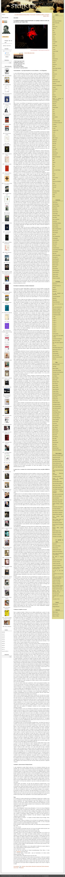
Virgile (54, 194)
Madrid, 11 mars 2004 (56, 581)
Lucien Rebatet (55, 251)
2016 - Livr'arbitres (7, 369)
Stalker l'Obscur (55, 351)
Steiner (54, 183)
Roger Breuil (55, 266)
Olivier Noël (55, 434)
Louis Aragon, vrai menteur (57, 489)
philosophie (34, 866)
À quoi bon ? (55, 283)
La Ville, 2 (54, 318)
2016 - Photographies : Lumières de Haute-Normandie (7, 396)
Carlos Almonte (55, 604)
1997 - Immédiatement (7, 84)
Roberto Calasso (55, 264)
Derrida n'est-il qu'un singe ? (57, 551)
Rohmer (54, 173)
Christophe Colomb (56, 215)
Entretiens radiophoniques (57, 85)
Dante (54, 53)
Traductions (55, 192)
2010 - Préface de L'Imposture (7, 312)
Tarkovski (54, 187)
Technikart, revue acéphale (57, 536)
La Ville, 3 (54, 320)
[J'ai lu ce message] (63, 875)
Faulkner (54, 87)
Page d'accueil (32, 14)
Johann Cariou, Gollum (57, 485)
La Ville (54, 128)
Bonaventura (55, 207)
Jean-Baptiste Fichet (56, 402)
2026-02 (3, 643)
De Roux (54, 62)
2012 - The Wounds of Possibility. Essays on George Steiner (7, 332)
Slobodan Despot (56, 448)
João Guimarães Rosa (56, 236)
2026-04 (3, 639)
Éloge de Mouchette (56, 302)
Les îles (54, 132)
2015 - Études (7, 351)
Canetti (54, 43)
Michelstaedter (55, 152)
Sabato (54, 175)
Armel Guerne (55, 202)
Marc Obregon (55, 427)
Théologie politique (56, 190)
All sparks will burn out (57, 285)
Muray (54, 158)
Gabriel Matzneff (56, 389)
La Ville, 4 (54, 322)
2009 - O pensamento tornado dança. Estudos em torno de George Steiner (7, 273)
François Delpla (55, 385)
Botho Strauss (55, 209)
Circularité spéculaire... (57, 296)
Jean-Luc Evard (55, 410)
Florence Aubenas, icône (57, 463)
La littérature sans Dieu (57, 314)
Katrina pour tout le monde (57, 559)
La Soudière (55, 126)
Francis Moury (55, 383)
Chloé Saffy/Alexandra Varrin (58, 461)
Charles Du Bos (55, 211)
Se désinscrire (7, 54)
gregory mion (16, 867)
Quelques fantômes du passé (57, 588)
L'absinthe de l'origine (56, 312)
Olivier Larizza (55, 432)
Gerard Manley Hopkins (57, 223)
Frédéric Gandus (55, 387)
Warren (54, 196)
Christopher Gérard (56, 374)
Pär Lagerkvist (55, 257)
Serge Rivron (55, 446)
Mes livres (54, 151)
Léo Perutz (54, 245)
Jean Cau (54, 234)
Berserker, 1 (55, 289)
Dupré (54, 77)
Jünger (54, 113)
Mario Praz (54, 253)
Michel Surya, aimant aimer (57, 501)
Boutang (54, 34)
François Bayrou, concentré (57, 465)
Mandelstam (55, 139)
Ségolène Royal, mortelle (57, 532)
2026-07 (3, 634)
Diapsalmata (55, 300)
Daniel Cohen (55, 379)
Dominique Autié (56, 381)
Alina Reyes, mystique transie (58, 455)
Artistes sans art (55, 547)
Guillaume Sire (55, 398)
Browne (54, 37)
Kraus (54, 118)
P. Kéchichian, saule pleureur (58, 506)
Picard (54, 166)
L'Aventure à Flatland (56, 561)
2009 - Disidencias (7, 262)
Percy (54, 164)
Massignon (54, 141)
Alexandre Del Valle (56, 364)
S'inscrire (7, 52)
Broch (54, 36)
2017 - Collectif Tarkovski (6, 424)
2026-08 (3, 632)
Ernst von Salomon (56, 219)
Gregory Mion (55, 396)
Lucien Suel (55, 423)
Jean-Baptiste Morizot (56, 404)
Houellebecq (55, 101)
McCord (54, 145)
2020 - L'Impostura (7, 538)
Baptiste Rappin (55, 368)
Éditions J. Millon (56, 615)
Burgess (54, 39)
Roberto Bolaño (55, 262)
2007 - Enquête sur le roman (7, 222)
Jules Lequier (55, 242)
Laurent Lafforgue (56, 419)
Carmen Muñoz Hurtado (57, 370)
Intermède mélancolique (57, 310)
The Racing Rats (55, 353)
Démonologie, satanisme (57, 68)
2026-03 (3, 641)
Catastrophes (55, 45)
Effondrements (55, 79)
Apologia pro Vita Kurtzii (57, 20)
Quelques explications (7, 45)
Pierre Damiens (55, 436)
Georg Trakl (55, 221)
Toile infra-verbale (56, 355)
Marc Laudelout (55, 425)
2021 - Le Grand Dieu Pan (6, 557)
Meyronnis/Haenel (56, 497)
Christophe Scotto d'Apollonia (58, 372)
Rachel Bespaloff (56, 259)
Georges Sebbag (55, 391)
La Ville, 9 (54, 331)
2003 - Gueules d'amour (7, 124)
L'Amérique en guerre (56, 120)
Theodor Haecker (56, 272)
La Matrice (54, 124)
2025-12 (3, 647)
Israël (54, 109)
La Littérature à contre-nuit (57, 122)
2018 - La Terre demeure (7, 480)
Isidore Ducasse (55, 230)
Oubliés (54, 162)
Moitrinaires (55, 154)
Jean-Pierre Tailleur (56, 413)
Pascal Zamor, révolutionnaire (58, 510)
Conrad (54, 49)
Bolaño (54, 32)
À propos (3, 14)
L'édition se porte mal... (57, 563)
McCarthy (54, 143)
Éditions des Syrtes (56, 614)
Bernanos (54, 28)
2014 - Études (7, 342)
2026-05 (3, 637)
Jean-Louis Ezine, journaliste (58, 483)
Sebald (54, 179)
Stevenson (54, 185)
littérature (23, 866)
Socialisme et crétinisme (57, 534)
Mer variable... (55, 149)
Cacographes (55, 41)
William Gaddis (55, 276)
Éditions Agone (55, 612)
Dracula (54, 75)
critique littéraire (28, 866)
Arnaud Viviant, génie (56, 457)
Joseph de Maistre (56, 240)
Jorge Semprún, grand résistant (58, 487)
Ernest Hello (55, 217)
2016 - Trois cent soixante (6, 415)
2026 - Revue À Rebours (7, 626)
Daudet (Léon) (55, 58)
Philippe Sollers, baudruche (57, 514)
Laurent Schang (55, 421)
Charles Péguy (55, 213)
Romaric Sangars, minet (57, 530)
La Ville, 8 (54, 329)
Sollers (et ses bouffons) (57, 181)
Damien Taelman (55, 377)
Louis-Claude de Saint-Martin (58, 249)
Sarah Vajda (55, 444)
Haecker (54, 94)
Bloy (53, 30)
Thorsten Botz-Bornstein (57, 449)
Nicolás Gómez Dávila (56, 255)
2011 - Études (7, 321)
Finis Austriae (55, 89)
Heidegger (54, 96)
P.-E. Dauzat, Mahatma (56, 508)
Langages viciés (55, 130)
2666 (53, 17)
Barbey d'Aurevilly (56, 22)
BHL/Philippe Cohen (56, 459)
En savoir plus (46, 875)
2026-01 (3, 645)
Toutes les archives (5, 651)
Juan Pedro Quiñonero (56, 417)
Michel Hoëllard (55, 430)
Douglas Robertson (56, 606)
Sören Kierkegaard (56, 270)
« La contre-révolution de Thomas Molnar (22, 14)
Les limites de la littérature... (57, 338)
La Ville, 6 (54, 326)
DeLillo (54, 66)
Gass (53, 92)
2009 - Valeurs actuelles (7, 283)
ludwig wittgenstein (45, 866)
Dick (53, 72)
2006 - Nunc (7, 203)
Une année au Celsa (56, 598)
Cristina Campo (55, 51)
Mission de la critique (56, 340)
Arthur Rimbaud (55, 204)
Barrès (54, 24)
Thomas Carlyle (55, 274)
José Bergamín (55, 238)
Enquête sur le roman (56, 81)
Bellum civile (55, 26)
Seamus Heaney (55, 268)
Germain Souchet (56, 393)
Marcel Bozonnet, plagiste (57, 496)
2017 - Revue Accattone (7, 471)
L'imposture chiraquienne (57, 565)
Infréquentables (55, 107)
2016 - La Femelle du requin (7, 360)
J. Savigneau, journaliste (57, 476)
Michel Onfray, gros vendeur (57, 499)
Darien (54, 56)
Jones (54, 111)
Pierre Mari (54, 438)
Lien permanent (16, 866)
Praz (53, 171)
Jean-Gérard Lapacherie (57, 408)
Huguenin (54, 103)
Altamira (54, 287)
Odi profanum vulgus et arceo (58, 347)
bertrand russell (39, 866)
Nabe (53, 160)
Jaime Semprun (55, 232)
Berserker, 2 (55, 291)
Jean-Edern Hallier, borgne (57, 481)
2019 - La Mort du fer (7, 519)
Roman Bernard (55, 442)
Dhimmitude (55, 70)
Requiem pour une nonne (57, 349)
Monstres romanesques (56, 156)
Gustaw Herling (55, 226)
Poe (53, 168)
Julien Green (55, 243)
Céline (54, 47)
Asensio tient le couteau (57, 549)
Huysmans (54, 105)
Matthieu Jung (55, 429)
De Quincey (55, 60)
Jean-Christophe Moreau (57, 406)
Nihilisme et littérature (56, 583)
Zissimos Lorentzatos (56, 278)
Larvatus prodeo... (56, 333)
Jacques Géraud (55, 400)
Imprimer (22, 867)
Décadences (55, 64)
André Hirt (54, 366)
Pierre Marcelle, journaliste (57, 522)
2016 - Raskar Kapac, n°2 (7, 406)
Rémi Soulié (55, 440)
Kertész (54, 115)
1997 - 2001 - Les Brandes (6, 75)
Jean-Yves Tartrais (56, 415)
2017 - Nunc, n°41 (7, 462)
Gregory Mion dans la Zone (29, 52)
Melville (54, 147)
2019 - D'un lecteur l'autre (7, 499)
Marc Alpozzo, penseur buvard (58, 494)
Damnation (54, 298)
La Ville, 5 (54, 324)
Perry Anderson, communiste (57, 512)
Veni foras (54, 358)
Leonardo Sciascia (56, 247)
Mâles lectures (55, 137)
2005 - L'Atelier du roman (7, 164)
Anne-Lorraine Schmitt (57, 545)
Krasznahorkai (55, 116)
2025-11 (3, 649)
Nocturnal (54, 345)
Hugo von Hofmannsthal (57, 228)
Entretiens (54, 83)
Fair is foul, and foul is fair (57, 307)
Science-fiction (55, 177)
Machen (54, 135)
